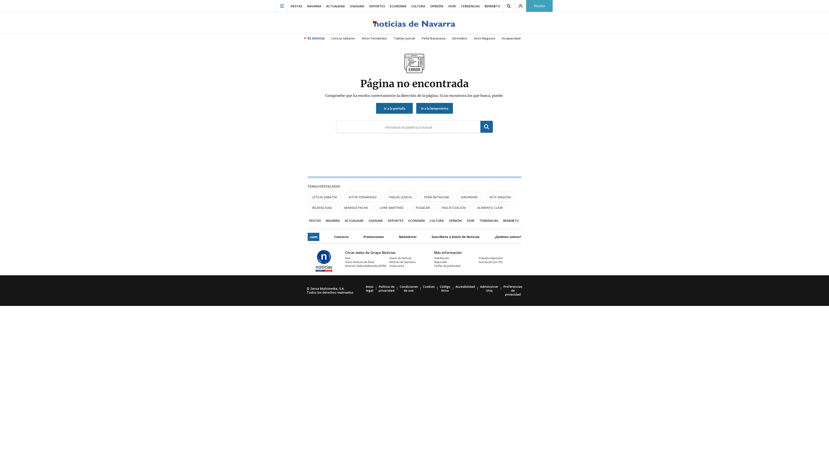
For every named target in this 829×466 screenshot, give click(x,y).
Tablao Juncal (400, 197)
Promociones (374, 237)
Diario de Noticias (400, 258)
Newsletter (408, 237)
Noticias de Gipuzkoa (402, 262)
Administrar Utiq (489, 289)
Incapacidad (322, 208)
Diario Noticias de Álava (359, 262)
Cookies (429, 287)
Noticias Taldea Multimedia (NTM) (365, 266)
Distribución (441, 258)
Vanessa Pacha (356, 208)
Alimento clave (490, 208)
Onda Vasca (396, 266)
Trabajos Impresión (491, 258)
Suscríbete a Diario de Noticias (455, 237)
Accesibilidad (465, 287)
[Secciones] (282, 6)
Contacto (341, 237)
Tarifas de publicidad (447, 266)
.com (313, 237)
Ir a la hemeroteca (434, 108)
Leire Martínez (392, 208)
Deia (348, 258)
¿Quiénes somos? (507, 237)
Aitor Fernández (363, 197)
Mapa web (440, 262)
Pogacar (423, 208)
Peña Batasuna (436, 197)
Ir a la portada (394, 108)
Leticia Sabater (324, 197)
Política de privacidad (386, 289)
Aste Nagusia (500, 197)
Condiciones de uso (409, 289)
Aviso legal (369, 289)
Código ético (445, 289)
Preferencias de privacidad (512, 290)
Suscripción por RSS (491, 262)
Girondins (469, 197)
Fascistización (453, 208)
